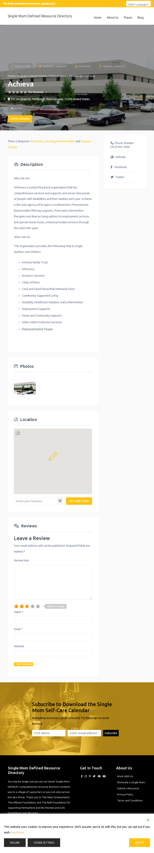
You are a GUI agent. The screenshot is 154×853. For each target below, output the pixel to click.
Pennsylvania (57, 76)
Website (19, 646)
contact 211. (48, 3)
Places (128, 17)
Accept (139, 842)
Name (18, 612)
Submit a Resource (128, 788)
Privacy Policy (125, 794)
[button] (53, 456)
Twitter (120, 177)
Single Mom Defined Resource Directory (40, 16)
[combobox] (138, 3)
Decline (15, 842)
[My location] (60, 501)
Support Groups (55, 66)
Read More (17, 832)
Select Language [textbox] (137, 4)
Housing (85, 66)
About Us (113, 17)
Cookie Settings (44, 842)
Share (17, 108)
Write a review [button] (20, 118)
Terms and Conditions (130, 800)
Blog (140, 17)
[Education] (12, 67)
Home (97, 17)
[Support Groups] (40, 67)
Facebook (120, 167)
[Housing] (76, 67)
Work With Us (125, 776)
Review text (21, 560)
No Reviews (36, 92)
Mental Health (114, 66)
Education (23, 66)
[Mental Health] (100, 67)
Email (18, 629)
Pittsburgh (76, 76)
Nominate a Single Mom (131, 782)
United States (38, 76)
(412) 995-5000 (120, 147)
